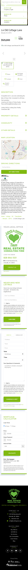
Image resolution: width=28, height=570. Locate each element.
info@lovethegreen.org (15, 521)
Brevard (5, 218)
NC (12, 216)
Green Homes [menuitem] (14, 538)
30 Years (7, 426)
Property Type (8, 9)
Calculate (12, 453)
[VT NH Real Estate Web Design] (14, 565)
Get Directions (14, 172)
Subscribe (12, 319)
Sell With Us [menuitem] (14, 532)
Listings (8, 216)
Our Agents (6, 271)
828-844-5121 (10, 257)
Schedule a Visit (19, 335)
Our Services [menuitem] (14, 534)
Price (5, 16)
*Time (5, 357)
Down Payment (8, 437)
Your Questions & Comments (12, 363)
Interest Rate (7, 443)
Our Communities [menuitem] (14, 536)
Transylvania (18, 216)
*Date (5, 351)
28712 (10, 218)
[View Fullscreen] (3, 148)
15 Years (13, 426)
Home (3, 216)
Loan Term (7, 422)
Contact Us (12, 267)
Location (6, 22)
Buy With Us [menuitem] (14, 529)
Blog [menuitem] (14, 541)
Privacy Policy (19, 313)
